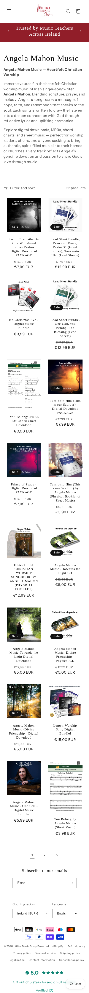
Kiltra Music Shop (25, 946)
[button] (9, 11)
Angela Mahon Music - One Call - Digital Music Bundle (24, 808)
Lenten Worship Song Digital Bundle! (65, 729)
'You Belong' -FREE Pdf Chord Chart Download (24, 421)
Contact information (42, 959)
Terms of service (45, 953)
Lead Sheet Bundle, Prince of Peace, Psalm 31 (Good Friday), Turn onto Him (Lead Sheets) (65, 247)
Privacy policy (22, 953)
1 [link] (32, 855)
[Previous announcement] (8, 31)
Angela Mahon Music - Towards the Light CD (65, 569)
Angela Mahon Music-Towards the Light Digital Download (24, 654)
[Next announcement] (81, 31)
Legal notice (17, 959)
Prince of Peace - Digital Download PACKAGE (23, 488)
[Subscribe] (71, 883)
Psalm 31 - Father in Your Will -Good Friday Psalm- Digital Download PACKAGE (24, 247)
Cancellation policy (71, 959)
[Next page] (57, 855)
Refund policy (76, 946)
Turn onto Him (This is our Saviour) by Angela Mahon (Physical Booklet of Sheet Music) (65, 492)
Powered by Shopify (50, 946)
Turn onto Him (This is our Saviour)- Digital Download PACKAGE (65, 406)
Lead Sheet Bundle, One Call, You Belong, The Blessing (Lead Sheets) (65, 328)
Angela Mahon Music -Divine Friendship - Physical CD (65, 654)
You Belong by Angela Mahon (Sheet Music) (65, 823)
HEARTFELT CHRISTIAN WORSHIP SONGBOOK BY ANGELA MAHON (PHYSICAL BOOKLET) (24, 577)
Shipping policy (70, 953)
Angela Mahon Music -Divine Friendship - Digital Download (23, 731)
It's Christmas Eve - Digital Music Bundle (23, 324)
